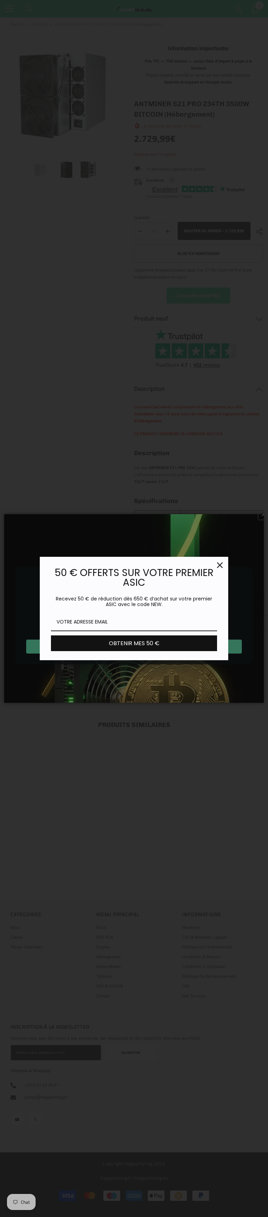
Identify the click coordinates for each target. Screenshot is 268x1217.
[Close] (219, 565)
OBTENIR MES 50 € (134, 643)
